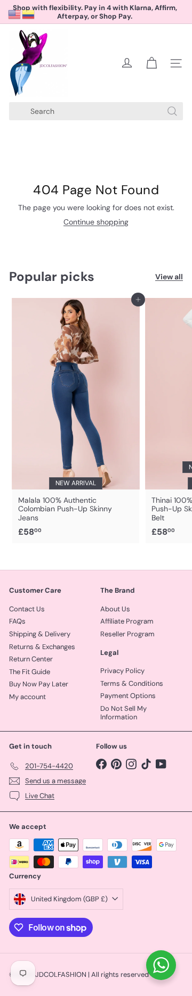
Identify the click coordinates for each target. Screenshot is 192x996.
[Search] (172, 111)
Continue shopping (96, 222)
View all (169, 276)
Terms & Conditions (131, 683)
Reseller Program (127, 633)
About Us (115, 608)
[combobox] (96, 111)
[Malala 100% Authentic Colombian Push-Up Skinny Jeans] (76, 421)
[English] (15, 14)
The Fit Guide (29, 671)
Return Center (31, 658)
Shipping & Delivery (39, 633)
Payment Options (128, 695)
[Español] (29, 14)
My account (27, 696)
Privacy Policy (122, 670)
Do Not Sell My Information (123, 712)
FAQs (17, 621)
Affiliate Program (127, 621)
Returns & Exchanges (42, 646)
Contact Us (27, 608)
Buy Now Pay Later (38, 683)
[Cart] (151, 63)
